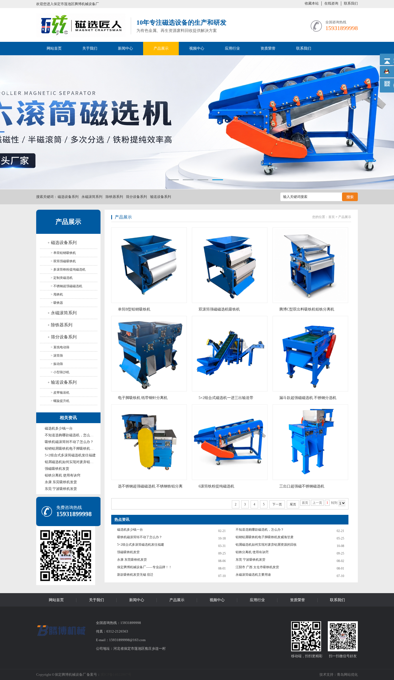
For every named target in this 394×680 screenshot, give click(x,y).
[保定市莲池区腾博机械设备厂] (80, 34)
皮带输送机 (61, 392)
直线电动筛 (61, 347)
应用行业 (232, 48)
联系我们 (351, 3)
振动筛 (58, 364)
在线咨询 (331, 3)
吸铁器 (58, 303)
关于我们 (89, 48)
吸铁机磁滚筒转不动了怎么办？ (69, 442)
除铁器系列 (114, 197)
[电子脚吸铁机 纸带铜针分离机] (150, 353)
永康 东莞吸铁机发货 (61, 482)
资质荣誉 (268, 48)
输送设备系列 (160, 197)
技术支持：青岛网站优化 (338, 674)
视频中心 (196, 48)
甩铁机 (58, 294)
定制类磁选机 (63, 278)
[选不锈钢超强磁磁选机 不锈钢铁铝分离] (150, 442)
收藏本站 (312, 3)
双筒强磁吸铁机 (64, 261)
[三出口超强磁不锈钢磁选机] (311, 442)
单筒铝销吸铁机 (64, 253)
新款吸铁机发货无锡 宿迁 (135, 574)
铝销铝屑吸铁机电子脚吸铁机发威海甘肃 (76, 448)
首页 (331, 217)
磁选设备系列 (68, 197)
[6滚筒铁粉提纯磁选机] (231, 442)
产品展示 (161, 48)
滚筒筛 (58, 355)
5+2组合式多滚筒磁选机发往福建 (70, 455)
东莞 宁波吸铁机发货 (61, 489)
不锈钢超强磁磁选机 (67, 286)
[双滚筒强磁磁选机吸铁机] (231, 265)
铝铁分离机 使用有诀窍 (62, 475)
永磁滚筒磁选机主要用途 (253, 574)
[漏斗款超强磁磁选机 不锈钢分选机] (311, 353)
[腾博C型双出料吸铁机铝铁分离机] (311, 265)
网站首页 (54, 48)
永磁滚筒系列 (91, 197)
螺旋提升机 (61, 401)
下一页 (277, 504)
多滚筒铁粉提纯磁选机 (69, 269)
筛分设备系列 (136, 197)
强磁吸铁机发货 (57, 469)
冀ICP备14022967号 (116, 674)
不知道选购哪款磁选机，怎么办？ (71, 435)
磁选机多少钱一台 (59, 428)
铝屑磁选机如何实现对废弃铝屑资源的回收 (78, 462)
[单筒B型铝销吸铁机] (150, 265)
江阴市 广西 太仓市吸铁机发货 (257, 567)
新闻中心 (125, 48)
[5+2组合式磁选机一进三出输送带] (231, 353)
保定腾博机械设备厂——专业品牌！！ (144, 567)
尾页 (293, 504)
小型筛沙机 (61, 372)
